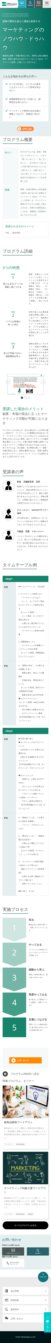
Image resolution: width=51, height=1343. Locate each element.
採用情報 (14, 1300)
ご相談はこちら (47, 1322)
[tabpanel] (25, 384)
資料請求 (14, 1309)
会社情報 (14, 1291)
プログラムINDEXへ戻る (24, 1074)
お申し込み (27, 128)
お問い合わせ (23, 1060)
